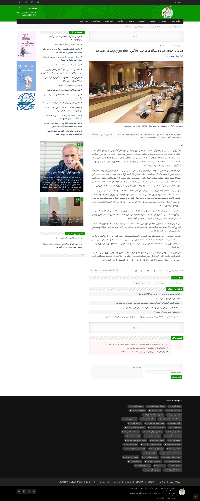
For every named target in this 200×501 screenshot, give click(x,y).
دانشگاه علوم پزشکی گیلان (170, 419)
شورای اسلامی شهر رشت (136, 440)
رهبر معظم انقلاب (157, 427)
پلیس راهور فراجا (143, 465)
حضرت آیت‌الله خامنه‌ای (154, 415)
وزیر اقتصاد (175, 465)
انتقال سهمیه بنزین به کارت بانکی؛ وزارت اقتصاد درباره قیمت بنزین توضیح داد (63, 117)
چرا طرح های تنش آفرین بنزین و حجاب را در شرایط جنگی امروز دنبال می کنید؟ (150, 307)
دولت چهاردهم (130, 419)
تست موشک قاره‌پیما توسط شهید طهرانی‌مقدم (63, 90)
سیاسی (163, 21)
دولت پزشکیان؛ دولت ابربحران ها (167, 298)
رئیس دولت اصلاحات (155, 423)
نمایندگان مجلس (173, 461)
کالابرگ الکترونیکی (173, 470)
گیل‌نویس (161, 498)
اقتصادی (142, 21)
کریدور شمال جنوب (152, 470)
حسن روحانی (174, 415)
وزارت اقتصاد (135, 461)
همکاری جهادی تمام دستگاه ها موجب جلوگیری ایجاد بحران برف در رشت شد (139, 50)
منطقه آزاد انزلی (131, 457)
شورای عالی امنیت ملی (152, 444)
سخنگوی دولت (174, 431)
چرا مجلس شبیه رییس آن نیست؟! (167, 312)
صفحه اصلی (176, 21)
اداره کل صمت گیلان (156, 406)
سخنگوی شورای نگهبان (152, 431)
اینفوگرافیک (77, 482)
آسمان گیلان (175, 406)
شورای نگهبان (131, 444)
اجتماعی (153, 21)
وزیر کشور (160, 465)
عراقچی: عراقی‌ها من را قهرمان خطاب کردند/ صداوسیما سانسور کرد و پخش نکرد (64, 133)
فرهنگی (131, 21)
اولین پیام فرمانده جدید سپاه (69, 85)
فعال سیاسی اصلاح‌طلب (171, 453)
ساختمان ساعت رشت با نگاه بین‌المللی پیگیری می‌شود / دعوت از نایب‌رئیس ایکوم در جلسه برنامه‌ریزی (142, 316)
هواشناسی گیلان (153, 461)
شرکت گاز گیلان (133, 436)
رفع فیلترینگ (135, 423)
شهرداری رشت (158, 440)
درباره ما (178, 2)
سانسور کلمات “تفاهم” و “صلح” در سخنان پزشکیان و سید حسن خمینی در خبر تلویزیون (148, 303)
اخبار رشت (109, 21)
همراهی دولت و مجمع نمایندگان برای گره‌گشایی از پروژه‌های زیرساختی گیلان (62, 79)
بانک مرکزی (156, 410)
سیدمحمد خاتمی (153, 436)
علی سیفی (127, 126)
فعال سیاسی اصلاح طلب (135, 448)
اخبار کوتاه (91, 482)
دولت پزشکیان (148, 419)
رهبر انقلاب (175, 427)
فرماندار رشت (174, 448)
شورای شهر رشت (173, 444)
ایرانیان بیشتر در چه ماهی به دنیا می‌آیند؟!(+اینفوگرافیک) (159, 294)
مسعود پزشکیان (150, 457)
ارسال (177, 56)
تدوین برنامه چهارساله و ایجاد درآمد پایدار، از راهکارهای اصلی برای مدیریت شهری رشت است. (64, 220)
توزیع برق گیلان (138, 410)
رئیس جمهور (175, 423)
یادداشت (96, 21)
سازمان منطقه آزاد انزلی (135, 427)
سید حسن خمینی (131, 431)
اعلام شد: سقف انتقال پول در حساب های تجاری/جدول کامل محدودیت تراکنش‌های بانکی (63, 125)
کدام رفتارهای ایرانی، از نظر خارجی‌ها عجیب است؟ (61, 102)
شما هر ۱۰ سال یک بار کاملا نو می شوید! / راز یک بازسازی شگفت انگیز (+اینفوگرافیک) (63, 109)
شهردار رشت (161, 283)
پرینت (168, 56)
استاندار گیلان (136, 406)
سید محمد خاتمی (173, 436)
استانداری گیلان (173, 410)
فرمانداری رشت (157, 448)
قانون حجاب (150, 453)
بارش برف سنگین (176, 283)
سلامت (120, 21)
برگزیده (128, 26)
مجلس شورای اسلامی (171, 457)
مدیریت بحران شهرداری (143, 283)
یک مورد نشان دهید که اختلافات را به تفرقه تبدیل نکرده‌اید (63, 96)
